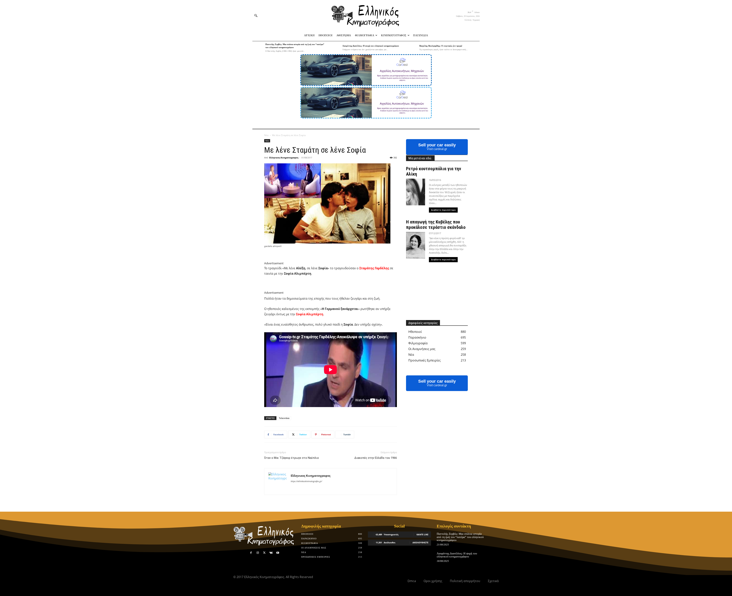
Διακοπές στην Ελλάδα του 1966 (375, 458)
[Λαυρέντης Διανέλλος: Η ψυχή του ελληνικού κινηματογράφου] (334, 47)
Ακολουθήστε (420, 542)
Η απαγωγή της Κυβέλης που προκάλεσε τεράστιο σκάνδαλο (436, 224)
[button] (255, 15)
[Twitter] (264, 552)
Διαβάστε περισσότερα (443, 210)
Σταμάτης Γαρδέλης (374, 268)
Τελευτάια (284, 418)
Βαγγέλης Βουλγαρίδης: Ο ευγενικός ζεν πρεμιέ (440, 46)
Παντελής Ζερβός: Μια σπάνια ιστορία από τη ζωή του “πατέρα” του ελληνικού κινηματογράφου (460, 537)
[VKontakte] (271, 552)
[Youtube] (277, 552)
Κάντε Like (422, 534)
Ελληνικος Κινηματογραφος (283, 157)
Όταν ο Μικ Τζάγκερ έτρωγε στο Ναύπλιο (291, 458)
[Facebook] (251, 552)
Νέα (266, 135)
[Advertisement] (328, 258)
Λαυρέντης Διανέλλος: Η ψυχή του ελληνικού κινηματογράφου (370, 46)
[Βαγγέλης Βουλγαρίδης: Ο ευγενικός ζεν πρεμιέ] (411, 47)
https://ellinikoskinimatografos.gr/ (306, 481)
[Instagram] (257, 552)
